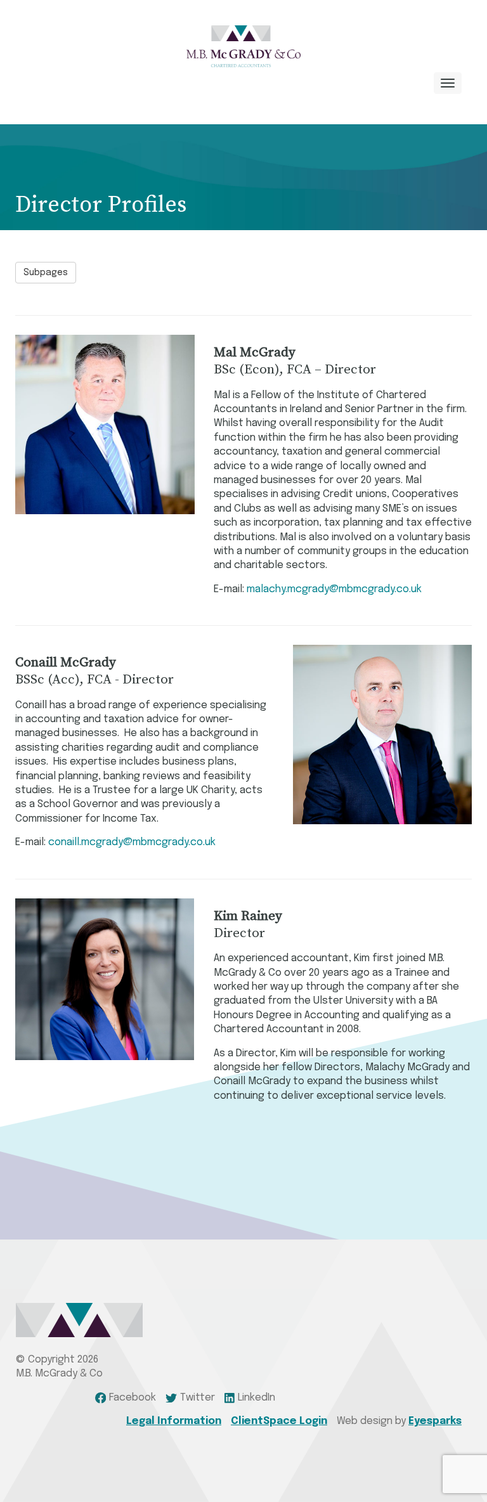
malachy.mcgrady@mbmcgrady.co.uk (334, 589)
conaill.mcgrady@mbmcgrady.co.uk (132, 842)
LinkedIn (256, 1397)
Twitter (197, 1397)
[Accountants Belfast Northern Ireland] (243, 46)
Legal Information (173, 1421)
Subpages (45, 272)
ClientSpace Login (279, 1421)
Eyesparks (435, 1421)
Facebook (132, 1397)
